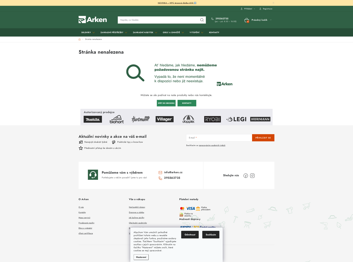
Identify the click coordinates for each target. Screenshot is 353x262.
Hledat (202, 20)
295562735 (221, 18)
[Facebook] (246, 175)
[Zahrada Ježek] (166, 102)
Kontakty (82, 212)
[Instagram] (252, 175)
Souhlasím (211, 234)
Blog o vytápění (85, 228)
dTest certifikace (86, 233)
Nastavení (141, 257)
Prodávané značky (86, 222)
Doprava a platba (136, 212)
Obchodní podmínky (138, 222)
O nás (81, 207)
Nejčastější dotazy (137, 207)
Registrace (267, 8)
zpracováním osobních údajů (212, 145)
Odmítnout (190, 234)
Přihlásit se (263, 137)
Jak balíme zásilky (136, 217)
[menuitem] (88, 32)
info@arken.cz (173, 172)
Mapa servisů (84, 217)
